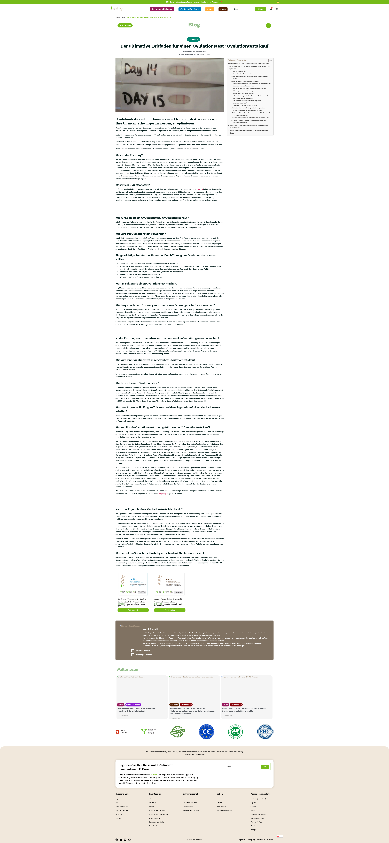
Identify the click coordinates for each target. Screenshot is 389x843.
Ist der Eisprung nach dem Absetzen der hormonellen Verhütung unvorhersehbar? (251, 97)
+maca (223, 9)
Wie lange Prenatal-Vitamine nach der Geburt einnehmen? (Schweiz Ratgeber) (137, 709)
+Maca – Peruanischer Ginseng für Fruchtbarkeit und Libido (168, 600)
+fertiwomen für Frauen (162, 9)
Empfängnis (194, 39)
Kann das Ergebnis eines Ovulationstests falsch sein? (251, 118)
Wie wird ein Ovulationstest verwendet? (246, 81)
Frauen (120, 704)
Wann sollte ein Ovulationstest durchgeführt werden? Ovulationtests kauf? (252, 114)
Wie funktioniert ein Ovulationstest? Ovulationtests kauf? (250, 77)
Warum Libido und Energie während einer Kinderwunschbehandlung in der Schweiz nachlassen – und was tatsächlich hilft (193, 711)
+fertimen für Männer (189, 9)
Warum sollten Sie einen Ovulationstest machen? (249, 88)
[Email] (121, 839)
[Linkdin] (125, 839)
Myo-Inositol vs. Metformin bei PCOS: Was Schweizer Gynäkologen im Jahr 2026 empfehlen (244, 709)
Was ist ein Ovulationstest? (242, 74)
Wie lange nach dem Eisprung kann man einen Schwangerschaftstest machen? (248, 92)
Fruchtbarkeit (186, 704)
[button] (280, 2)
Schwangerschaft (133, 704)
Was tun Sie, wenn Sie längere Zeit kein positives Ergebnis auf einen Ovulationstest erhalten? (249, 109)
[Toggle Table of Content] (269, 60)
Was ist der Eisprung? (240, 71)
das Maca (174, 704)
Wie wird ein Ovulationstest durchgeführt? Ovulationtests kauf (247, 102)
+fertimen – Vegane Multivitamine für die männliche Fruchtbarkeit (132, 600)
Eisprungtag (163, 493)
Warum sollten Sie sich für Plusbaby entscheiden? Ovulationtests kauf (250, 121)
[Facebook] (116, 839)
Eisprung (199, 189)
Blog (236, 9)
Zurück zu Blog (125, 25)
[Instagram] (129, 839)
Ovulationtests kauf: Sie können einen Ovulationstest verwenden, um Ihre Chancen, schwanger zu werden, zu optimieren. (249, 66)
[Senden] (265, 767)
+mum (210, 9)
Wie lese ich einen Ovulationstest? (245, 105)
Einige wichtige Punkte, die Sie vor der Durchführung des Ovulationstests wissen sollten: (252, 85)
